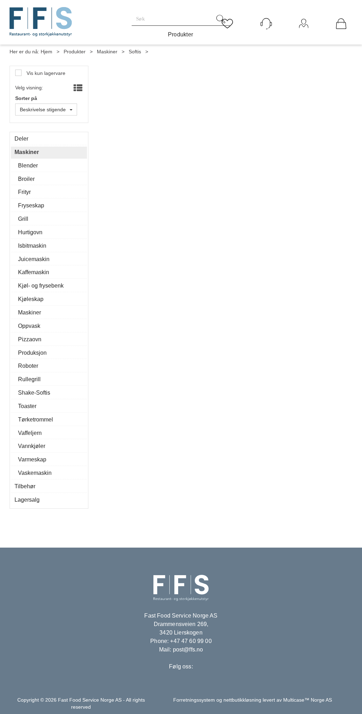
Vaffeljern (30, 433)
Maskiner (107, 51)
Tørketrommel (35, 420)
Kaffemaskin (33, 272)
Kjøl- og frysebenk (41, 286)
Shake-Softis (34, 393)
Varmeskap (32, 459)
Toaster (27, 406)
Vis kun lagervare (45, 73)
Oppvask (29, 326)
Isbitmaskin (32, 246)
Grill (23, 219)
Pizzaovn (29, 339)
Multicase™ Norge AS (307, 700)
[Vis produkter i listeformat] (77, 88)
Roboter (28, 366)
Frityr (24, 192)
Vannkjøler (31, 446)
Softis (135, 51)
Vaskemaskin (35, 473)
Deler (21, 139)
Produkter (180, 34)
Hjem (46, 51)
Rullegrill (29, 379)
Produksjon (32, 353)
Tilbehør (24, 486)
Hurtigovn (30, 232)
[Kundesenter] (266, 23)
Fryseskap (31, 205)
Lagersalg (27, 500)
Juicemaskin (33, 259)
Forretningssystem (194, 700)
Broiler (26, 179)
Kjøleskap (30, 299)
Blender (28, 166)
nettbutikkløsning (242, 700)
